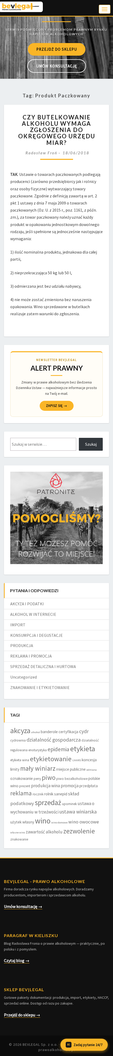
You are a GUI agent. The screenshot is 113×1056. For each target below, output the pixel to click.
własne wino (17, 832)
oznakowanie (21, 778)
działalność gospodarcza (54, 740)
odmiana (91, 769)
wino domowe (59, 822)
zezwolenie (79, 831)
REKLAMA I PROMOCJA (31, 656)
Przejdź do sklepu (56, 49)
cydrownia (18, 740)
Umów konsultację (56, 66)
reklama (21, 793)
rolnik (48, 793)
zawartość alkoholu (44, 832)
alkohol (35, 732)
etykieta (82, 748)
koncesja (89, 759)
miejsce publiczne (71, 769)
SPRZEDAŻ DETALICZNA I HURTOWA (43, 666)
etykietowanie (50, 758)
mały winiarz (37, 768)
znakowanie (19, 839)
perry (37, 778)
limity (14, 769)
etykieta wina (19, 760)
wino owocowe (83, 822)
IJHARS (76, 760)
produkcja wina (45, 786)
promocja (70, 786)
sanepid (60, 793)
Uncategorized (23, 677)
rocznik (38, 794)
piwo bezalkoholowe (72, 778)
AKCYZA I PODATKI (27, 603)
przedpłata (88, 785)
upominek (69, 804)
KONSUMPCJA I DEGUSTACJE (36, 635)
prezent (24, 786)
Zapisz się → (56, 405)
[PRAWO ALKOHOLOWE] (56, 21)
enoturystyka (37, 750)
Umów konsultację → (23, 906)
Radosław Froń (41, 152)
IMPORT (17, 624)
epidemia (58, 749)
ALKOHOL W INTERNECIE (33, 614)
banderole (49, 731)
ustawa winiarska (78, 811)
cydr (84, 731)
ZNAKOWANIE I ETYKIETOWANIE (40, 687)
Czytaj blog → (16, 960)
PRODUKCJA (21, 645)
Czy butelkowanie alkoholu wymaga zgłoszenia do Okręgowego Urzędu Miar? (56, 130)
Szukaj (91, 444)
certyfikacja (68, 731)
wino (42, 821)
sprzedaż (48, 802)
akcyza (20, 730)
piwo (48, 777)
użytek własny (22, 821)
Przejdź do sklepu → (22, 1014)
